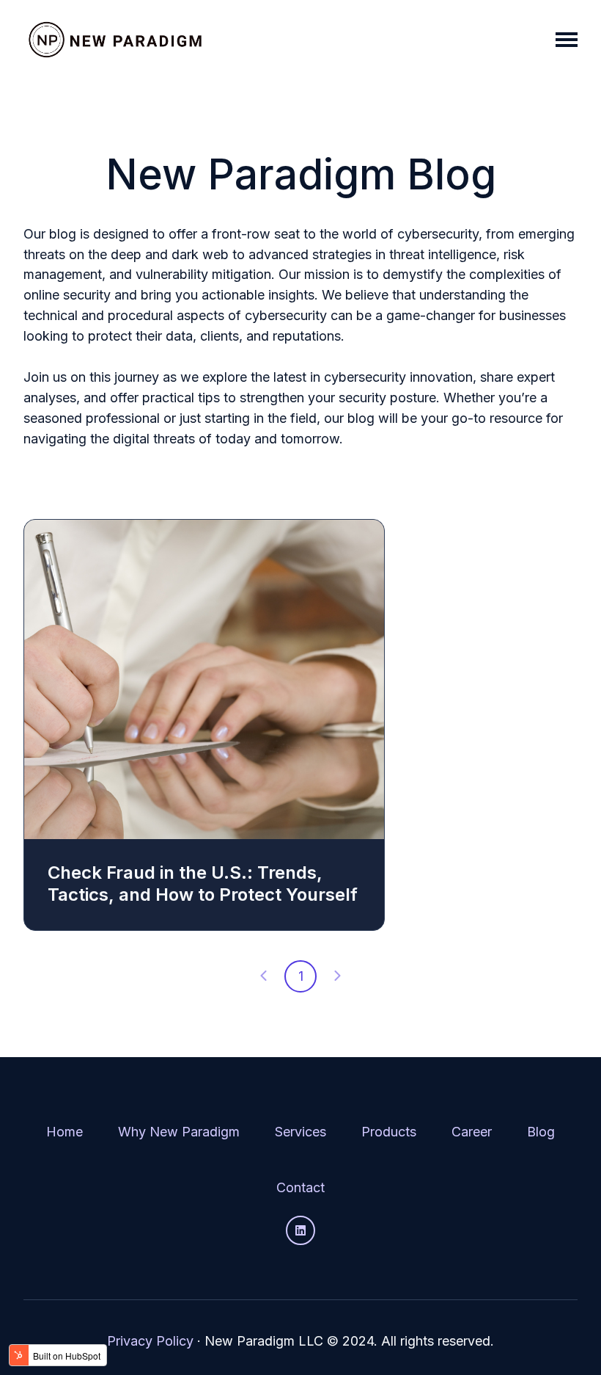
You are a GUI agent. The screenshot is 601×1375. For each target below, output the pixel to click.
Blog (541, 1131)
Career (471, 1131)
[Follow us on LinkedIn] (300, 1230)
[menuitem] (64, 1132)
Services (300, 1131)
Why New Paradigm (179, 1131)
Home (64, 1131)
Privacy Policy (150, 1341)
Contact (300, 1187)
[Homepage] (115, 40)
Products (388, 1131)
